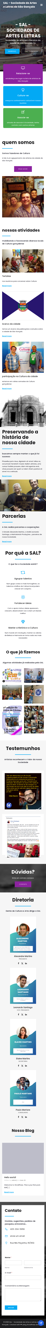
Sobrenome (28, 1268)
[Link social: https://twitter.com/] (23, 963)
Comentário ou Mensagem (17, 1286)
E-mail (8, 1273)
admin (14, 1180)
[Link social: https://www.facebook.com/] (19, 963)
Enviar (11, 1308)
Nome (7, 1268)
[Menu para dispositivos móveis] (41, 5)
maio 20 (23, 1180)
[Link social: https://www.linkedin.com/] (27, 963)
